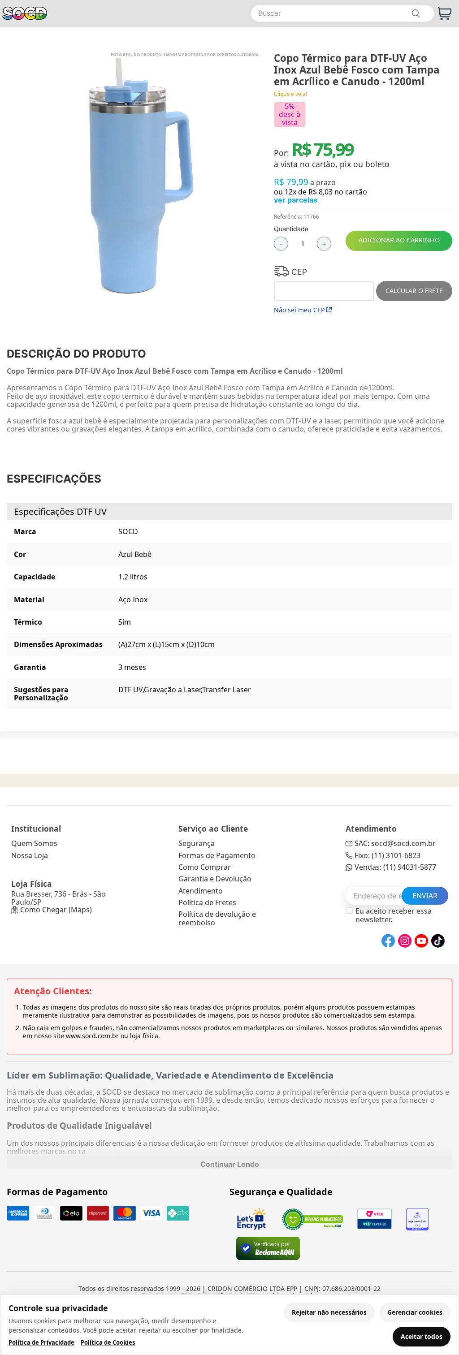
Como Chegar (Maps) (56, 910)
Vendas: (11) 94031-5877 (395, 867)
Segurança (196, 843)
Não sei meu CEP (299, 310)
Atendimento (200, 891)
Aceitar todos (421, 1336)
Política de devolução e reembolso (217, 918)
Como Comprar (204, 867)
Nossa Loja (29, 855)
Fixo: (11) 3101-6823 (387, 855)
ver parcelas (295, 200)
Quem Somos (34, 843)
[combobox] (342, 13)
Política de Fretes (207, 902)
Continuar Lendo (229, 1164)
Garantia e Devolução (214, 879)
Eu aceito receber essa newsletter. (393, 915)
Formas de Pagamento (216, 855)
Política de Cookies (108, 1342)
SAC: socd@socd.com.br (395, 843)
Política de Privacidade (41, 1342)
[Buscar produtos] (415, 13)
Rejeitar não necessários (329, 1312)
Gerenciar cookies (414, 1312)
